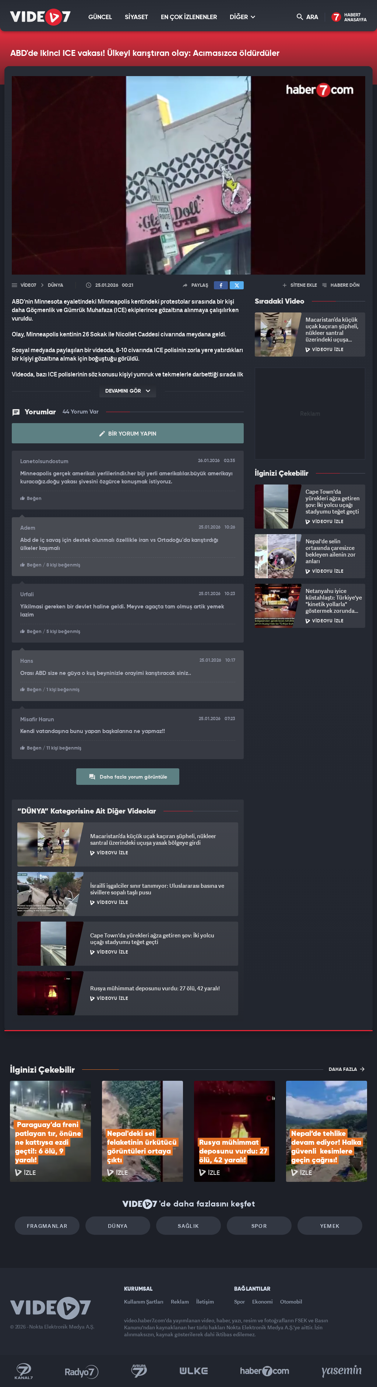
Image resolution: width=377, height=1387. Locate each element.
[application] (188, 693)
